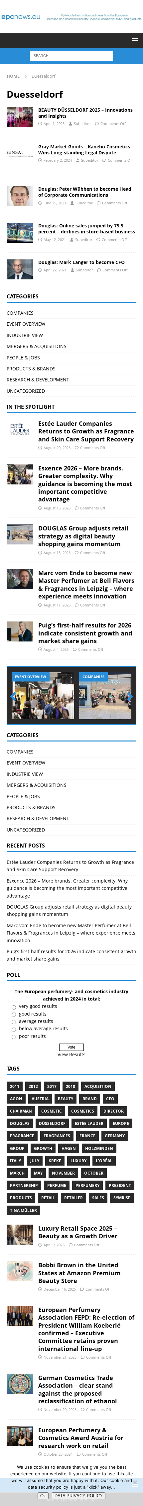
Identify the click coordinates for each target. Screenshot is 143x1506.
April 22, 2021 (55, 269)
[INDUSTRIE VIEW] (20, 154)
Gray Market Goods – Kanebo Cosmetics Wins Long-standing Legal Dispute (84, 149)
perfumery (87, 1185)
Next (128, 697)
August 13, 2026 (57, 507)
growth (43, 1148)
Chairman (21, 1111)
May (38, 1173)
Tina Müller (23, 1210)
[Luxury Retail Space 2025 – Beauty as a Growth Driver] (20, 1235)
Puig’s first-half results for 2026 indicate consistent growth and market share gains (85, 633)
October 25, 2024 (58, 1454)
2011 (14, 1086)
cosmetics (82, 1111)
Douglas (20, 1123)
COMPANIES (20, 313)
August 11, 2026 (57, 604)
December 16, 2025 (60, 1289)
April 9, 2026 (54, 1244)
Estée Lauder (89, 1123)
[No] (134, 1482)
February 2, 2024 (58, 160)
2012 (33, 1086)
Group (17, 1148)
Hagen (69, 1148)
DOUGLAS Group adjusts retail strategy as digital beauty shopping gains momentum (83, 536)
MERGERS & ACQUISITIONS (37, 346)
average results (36, 1021)
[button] (133, 40)
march (17, 1173)
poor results (32, 1036)
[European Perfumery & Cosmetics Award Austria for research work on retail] (20, 1436)
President (120, 1185)
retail (48, 1198)
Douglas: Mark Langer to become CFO (81, 262)
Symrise (121, 1198)
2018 (70, 1086)
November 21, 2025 (60, 1357)
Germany (115, 1136)
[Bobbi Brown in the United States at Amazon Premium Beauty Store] (20, 1271)
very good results (38, 1006)
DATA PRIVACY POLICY (79, 1495)
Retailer (73, 1198)
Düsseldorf (52, 1123)
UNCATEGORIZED (26, 391)
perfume (56, 1185)
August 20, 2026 (57, 447)
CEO (110, 1099)
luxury (78, 1161)
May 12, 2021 (55, 239)
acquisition (97, 1086)
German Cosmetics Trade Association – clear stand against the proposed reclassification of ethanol (77, 1389)
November (63, 1173)
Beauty (65, 1099)
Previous (15, 697)
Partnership (24, 1185)
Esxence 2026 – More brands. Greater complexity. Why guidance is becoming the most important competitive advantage (85, 483)
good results (33, 1014)
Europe (121, 1123)
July (34, 1161)
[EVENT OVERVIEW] (20, 117)
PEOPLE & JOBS (23, 357)
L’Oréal (104, 1161)
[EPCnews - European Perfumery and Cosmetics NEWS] (71, 29)
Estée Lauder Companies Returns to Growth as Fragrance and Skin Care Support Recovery (86, 431)
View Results (71, 1054)
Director (113, 1111)
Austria (40, 1099)
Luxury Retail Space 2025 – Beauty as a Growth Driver (77, 1232)
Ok (43, 1495)
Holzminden (99, 1148)
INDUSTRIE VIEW (25, 335)
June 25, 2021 (55, 202)
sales (98, 1198)
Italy (15, 1161)
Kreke (55, 1161)
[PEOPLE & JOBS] (20, 196)
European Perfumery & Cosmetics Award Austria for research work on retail (80, 1438)
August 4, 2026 (56, 649)
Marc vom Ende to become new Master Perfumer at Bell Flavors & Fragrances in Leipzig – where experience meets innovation (86, 584)
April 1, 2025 (54, 123)
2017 (52, 1086)
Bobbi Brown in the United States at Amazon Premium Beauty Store (79, 1273)
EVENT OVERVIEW (26, 324)
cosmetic (51, 1111)
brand (89, 1099)
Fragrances (57, 1136)
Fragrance (22, 1136)
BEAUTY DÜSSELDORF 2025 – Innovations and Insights (85, 113)
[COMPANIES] (20, 233)
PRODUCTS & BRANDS (31, 368)
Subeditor (82, 123)
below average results (43, 1028)
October (93, 1173)
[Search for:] (71, 55)
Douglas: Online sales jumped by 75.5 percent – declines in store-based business (86, 228)
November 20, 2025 (60, 1409)
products (21, 1198)
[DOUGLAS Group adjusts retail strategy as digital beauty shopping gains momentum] (20, 534)
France (87, 1136)
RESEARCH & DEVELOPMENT (38, 379)
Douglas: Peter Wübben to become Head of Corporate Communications (84, 192)
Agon (16, 1099)
